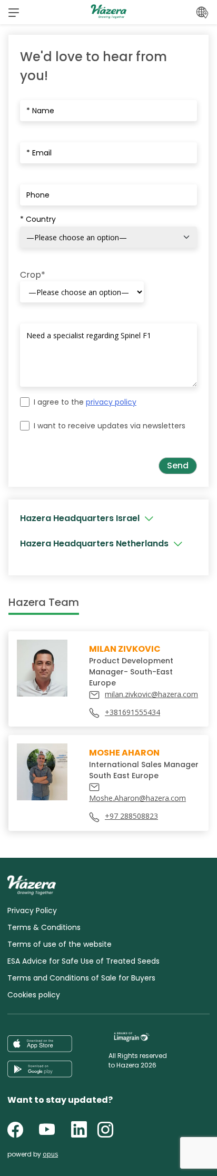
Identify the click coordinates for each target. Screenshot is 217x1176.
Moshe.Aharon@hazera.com (137, 798)
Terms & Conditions (44, 927)
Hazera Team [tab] (43, 602)
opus (50, 1154)
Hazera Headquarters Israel (80, 518)
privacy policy (111, 402)
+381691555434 (132, 712)
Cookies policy (33, 994)
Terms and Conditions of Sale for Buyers (81, 978)
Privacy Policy (32, 910)
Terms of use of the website (59, 944)
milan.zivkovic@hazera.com (151, 694)
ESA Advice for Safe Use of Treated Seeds (83, 961)
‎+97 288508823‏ (131, 816)
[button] (13, 12)
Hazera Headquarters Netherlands (94, 543)
